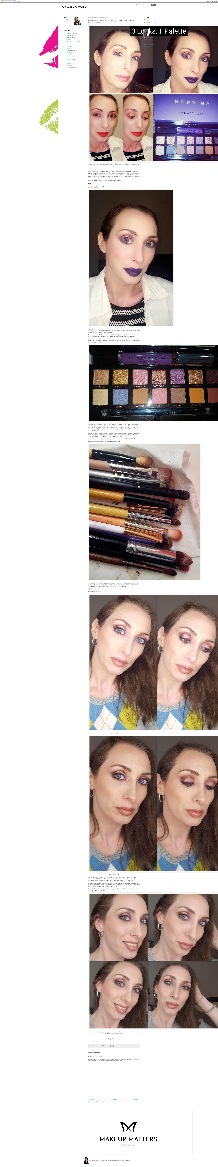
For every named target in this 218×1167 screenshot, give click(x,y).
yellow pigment (70, 67)
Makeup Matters (74, 7)
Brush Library (70, 52)
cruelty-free (69, 44)
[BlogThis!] (110, 1046)
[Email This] (108, 1046)
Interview (69, 63)
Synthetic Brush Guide (72, 41)
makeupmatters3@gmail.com (98, 1160)
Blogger (129, 1160)
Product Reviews (71, 33)
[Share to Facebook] (113, 1046)
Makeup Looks (70, 35)
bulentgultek (118, 1160)
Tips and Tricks (70, 37)
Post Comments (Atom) (100, 1101)
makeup (69, 46)
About (67, 21)
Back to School (70, 59)
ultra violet (69, 65)
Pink (68, 61)
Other (68, 39)
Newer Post (91, 1099)
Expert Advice (70, 50)
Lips (68, 54)
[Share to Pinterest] (115, 1046)
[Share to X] (112, 1046)
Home (114, 1099)
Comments (148, 22)
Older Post (137, 1099)
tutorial (68, 48)
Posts (146, 20)
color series (70, 57)
